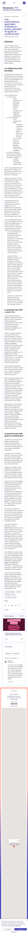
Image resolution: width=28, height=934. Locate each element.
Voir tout (22, 615)
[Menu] (14, 2)
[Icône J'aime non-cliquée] (9, 682)
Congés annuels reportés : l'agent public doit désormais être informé (14, 633)
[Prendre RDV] (24, 2)
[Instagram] (11, 703)
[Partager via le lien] (15, 605)
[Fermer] (26, 921)
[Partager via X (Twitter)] (8, 605)
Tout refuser (8, 929)
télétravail (7, 594)
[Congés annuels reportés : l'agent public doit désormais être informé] (14, 624)
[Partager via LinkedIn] (12, 605)
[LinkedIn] (14, 703)
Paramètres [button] (14, 931)
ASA (14, 594)
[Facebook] (12, 703)
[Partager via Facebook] (5, 605)
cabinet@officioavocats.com (14, 696)
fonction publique (9, 591)
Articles (6, 600)
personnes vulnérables (10, 597)
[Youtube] (15, 703)
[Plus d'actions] (23, 16)
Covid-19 (18, 591)
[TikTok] (16, 703)
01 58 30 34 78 (14, 699)
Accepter (20, 929)
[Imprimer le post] (19, 605)
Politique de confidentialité (14, 925)
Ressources (8, 8)
